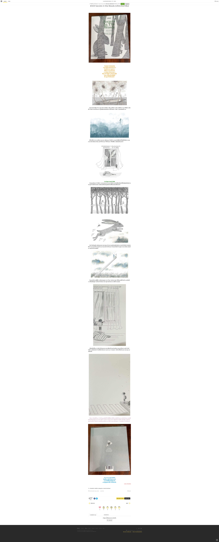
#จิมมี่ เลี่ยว (96, 488)
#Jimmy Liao (100, 488)
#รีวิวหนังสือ (92, 488)
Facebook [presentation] (106, 515)
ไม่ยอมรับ (127, 3)
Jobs (103, 528)
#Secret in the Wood (106, 488)
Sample (89, 528)
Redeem (93, 528)
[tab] (93, 515)
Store (9, 1)
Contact (100, 528)
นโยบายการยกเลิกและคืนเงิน (137, 531)
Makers (5, 1)
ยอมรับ (122, 3)
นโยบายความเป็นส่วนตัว (110, 3)
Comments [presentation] (93, 514)
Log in (110, 520)
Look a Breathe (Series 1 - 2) (108, 1)
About (97, 528)
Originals (82, 528)
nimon (115, 1)
